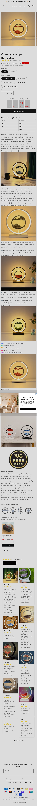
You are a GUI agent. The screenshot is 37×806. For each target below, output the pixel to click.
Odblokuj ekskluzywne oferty (28, 408)
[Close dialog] (36, 394)
